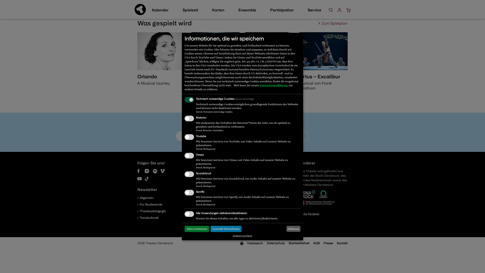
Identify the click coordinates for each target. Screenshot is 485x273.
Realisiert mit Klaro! (242, 236)
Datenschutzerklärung (273, 85)
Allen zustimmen (196, 229)
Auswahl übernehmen (226, 229)
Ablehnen (293, 229)
